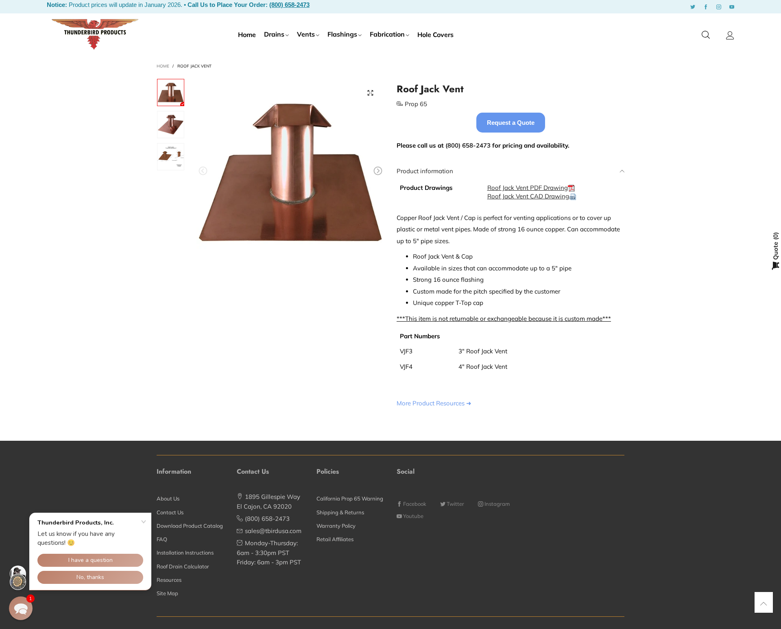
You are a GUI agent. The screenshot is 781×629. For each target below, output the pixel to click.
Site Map (167, 593)
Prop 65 (416, 104)
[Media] (370, 93)
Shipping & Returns (340, 512)
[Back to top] (764, 603)
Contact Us (170, 512)
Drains (274, 34)
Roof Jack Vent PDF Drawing (527, 188)
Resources (169, 580)
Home (247, 34)
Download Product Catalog (190, 525)
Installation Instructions (185, 552)
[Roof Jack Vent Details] (170, 156)
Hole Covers (435, 34)
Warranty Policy (336, 525)
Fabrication (387, 34)
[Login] (730, 35)
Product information (425, 171)
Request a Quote (510, 122)
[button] (202, 171)
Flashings (342, 34)
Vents (306, 34)
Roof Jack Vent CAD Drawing (528, 196)
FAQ (162, 539)
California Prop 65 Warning (349, 498)
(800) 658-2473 (289, 4)
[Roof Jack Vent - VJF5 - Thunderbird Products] (290, 172)
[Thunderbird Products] (95, 34)
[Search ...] (706, 35)
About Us (168, 498)
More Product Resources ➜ (434, 403)
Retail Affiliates (334, 539)
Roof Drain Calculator (183, 566)
